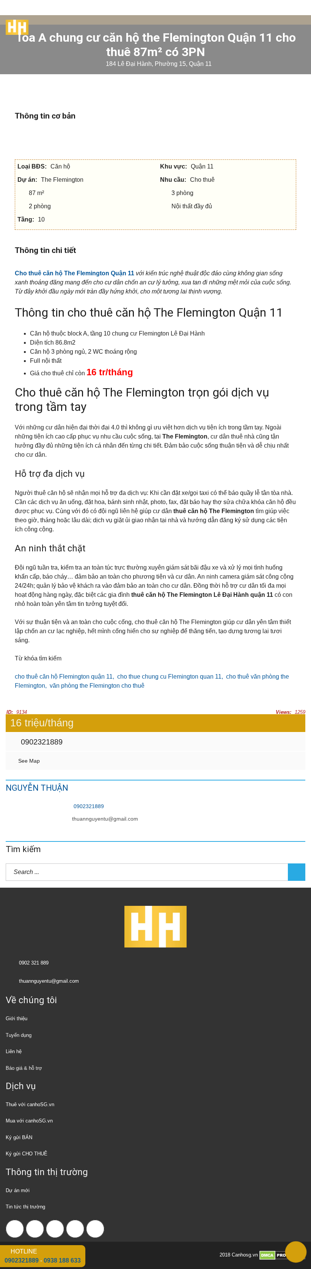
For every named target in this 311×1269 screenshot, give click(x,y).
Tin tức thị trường (25, 1207)
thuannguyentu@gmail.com (105, 819)
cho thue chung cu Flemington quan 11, (171, 676)
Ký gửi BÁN (19, 1137)
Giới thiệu (16, 1018)
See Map (28, 761)
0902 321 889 (34, 963)
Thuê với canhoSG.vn (30, 1104)
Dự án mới (18, 1190)
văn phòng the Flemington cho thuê (97, 685)
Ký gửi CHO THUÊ (26, 1154)
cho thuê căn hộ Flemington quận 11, (66, 676)
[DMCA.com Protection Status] (282, 1255)
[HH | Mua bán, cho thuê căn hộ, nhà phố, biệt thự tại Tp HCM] (14, 24)
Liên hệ (14, 1051)
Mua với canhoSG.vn (29, 1121)
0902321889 (41, 742)
